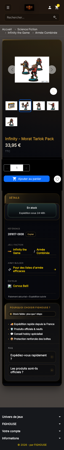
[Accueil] (29, 7)
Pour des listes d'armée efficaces (34, 269)
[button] (50, 7)
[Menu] (8, 7)
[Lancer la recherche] (55, 17)
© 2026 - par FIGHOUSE (32, 444)
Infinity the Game (20, 251)
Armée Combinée (43, 251)
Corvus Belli (20, 286)
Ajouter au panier (26, 179)
